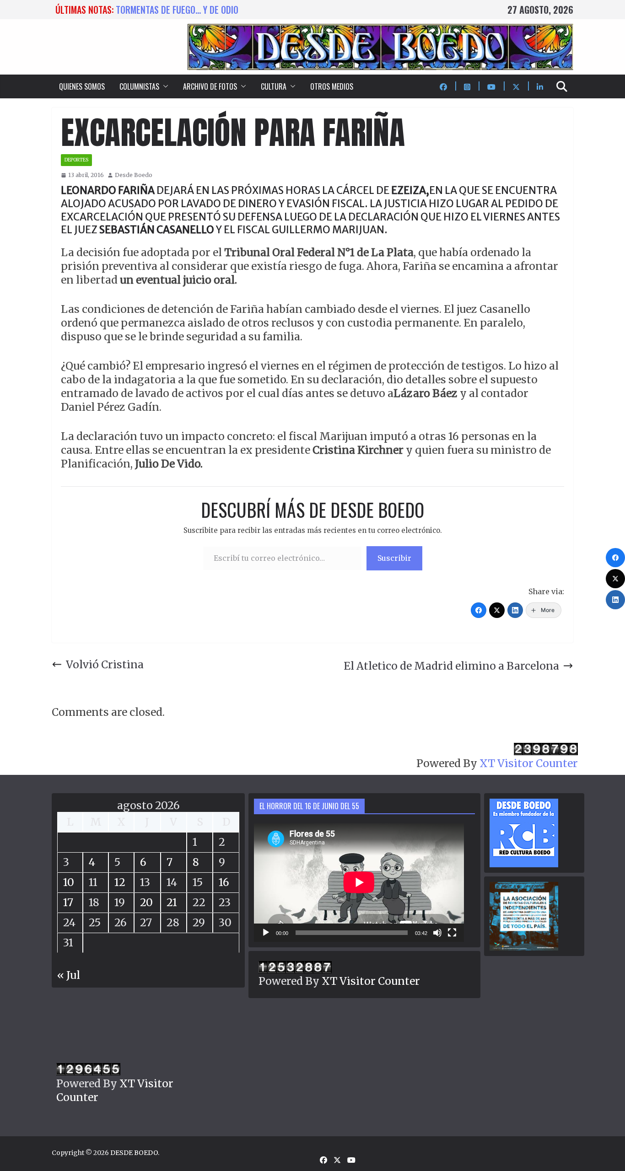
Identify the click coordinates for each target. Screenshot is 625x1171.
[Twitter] (497, 610)
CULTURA (273, 86)
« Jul (68, 975)
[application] (359, 882)
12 (119, 882)
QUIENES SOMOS (82, 86)
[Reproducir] (265, 932)
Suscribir (394, 558)
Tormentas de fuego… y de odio (177, 9)
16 (224, 882)
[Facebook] (478, 610)
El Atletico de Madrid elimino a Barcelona (451, 665)
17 (68, 902)
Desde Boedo (133, 175)
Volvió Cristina (105, 664)
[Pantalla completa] (452, 932)
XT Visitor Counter (529, 763)
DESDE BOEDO (134, 1153)
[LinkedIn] (515, 610)
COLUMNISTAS (139, 86)
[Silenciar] (437, 932)
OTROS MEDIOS (331, 86)
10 (68, 882)
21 (172, 902)
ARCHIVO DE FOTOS (210, 86)
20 (146, 902)
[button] (163, 86)
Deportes (76, 160)
